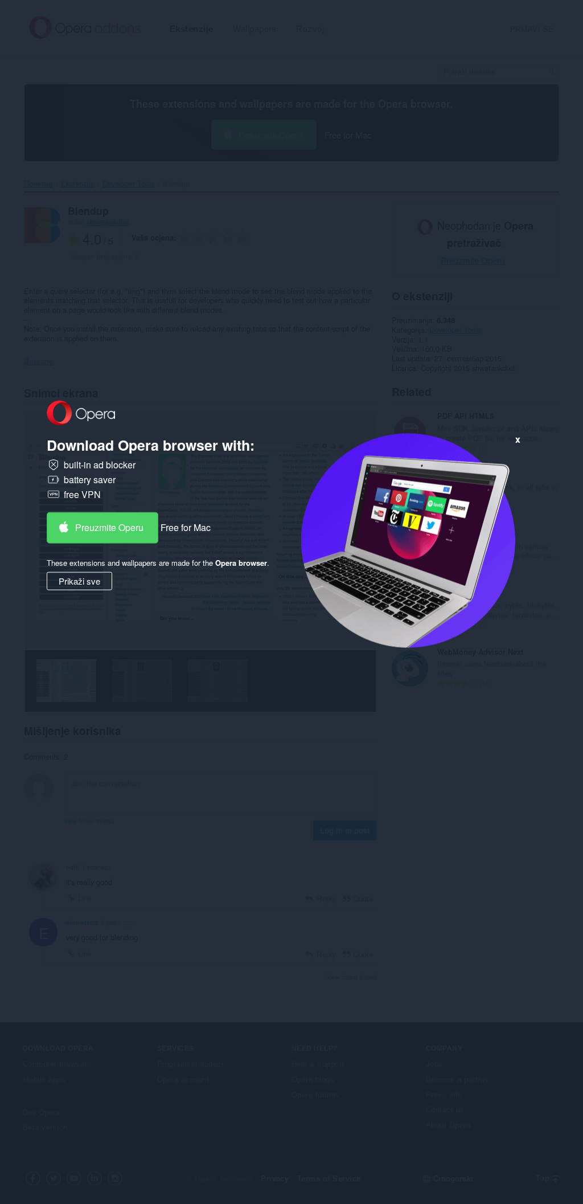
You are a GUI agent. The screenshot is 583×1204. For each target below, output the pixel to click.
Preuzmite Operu (109, 527)
